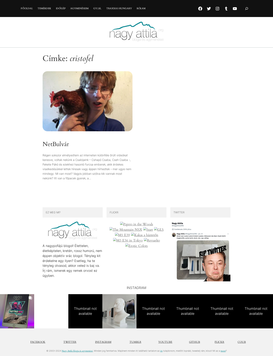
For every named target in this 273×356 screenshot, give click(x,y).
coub (242, 342)
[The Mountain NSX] (126, 229)
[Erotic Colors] (136, 246)
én (161, 350)
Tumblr (135, 342)
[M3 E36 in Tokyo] (128, 240)
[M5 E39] (122, 235)
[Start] (148, 229)
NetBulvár (56, 144)
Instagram (103, 342)
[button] (17, 311)
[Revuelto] (152, 240)
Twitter (69, 342)
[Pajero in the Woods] (136, 224)
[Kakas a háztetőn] (144, 235)
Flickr (219, 342)
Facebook (37, 342)
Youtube (165, 342)
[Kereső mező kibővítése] (246, 8)
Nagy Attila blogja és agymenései (77, 350)
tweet (223, 350)
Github (194, 342)
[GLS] (159, 229)
